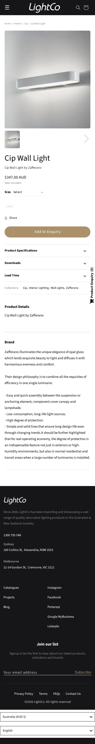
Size (8, 192)
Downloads (13, 263)
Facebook (54, 597)
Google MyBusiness (61, 616)
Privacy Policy (23, 694)
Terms (43, 694)
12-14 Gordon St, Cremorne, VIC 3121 (28, 567)
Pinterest (54, 607)
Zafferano (72, 288)
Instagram (55, 587)
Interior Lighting (39, 288)
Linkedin (53, 626)
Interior (18, 23)
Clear (9, 206)
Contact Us (73, 694)
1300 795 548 (12, 535)
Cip (26, 23)
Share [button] (13, 218)
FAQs (56, 694)
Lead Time (12, 275)
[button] (78, 8)
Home (8, 23)
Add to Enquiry (48, 231)
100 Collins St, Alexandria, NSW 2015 (28, 550)
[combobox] (47, 716)
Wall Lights (57, 288)
